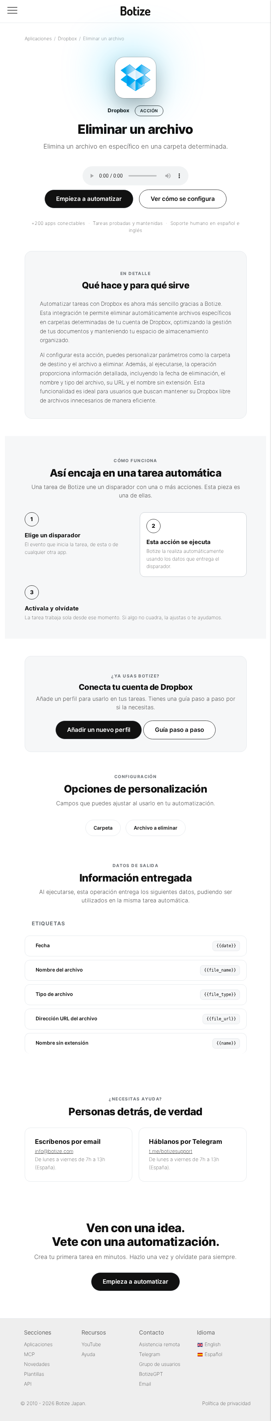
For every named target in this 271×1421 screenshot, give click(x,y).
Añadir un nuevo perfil (98, 729)
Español (212, 1354)
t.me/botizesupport (170, 1151)
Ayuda (88, 1354)
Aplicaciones (38, 38)
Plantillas (34, 1374)
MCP (29, 1354)
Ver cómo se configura (183, 198)
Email (145, 1384)
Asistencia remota (159, 1344)
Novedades (37, 1364)
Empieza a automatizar (89, 198)
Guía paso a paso (179, 729)
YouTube (91, 1344)
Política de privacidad (226, 1403)
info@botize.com (54, 1151)
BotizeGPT (151, 1374)
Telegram (149, 1354)
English (212, 1344)
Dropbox (67, 38)
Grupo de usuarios (159, 1364)
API (28, 1384)
